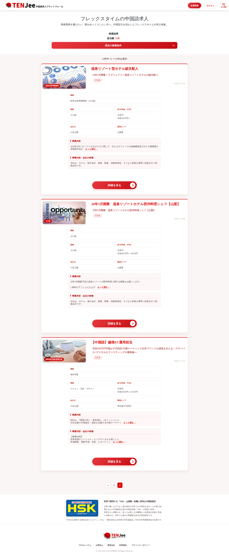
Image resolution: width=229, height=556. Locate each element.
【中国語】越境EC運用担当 (111, 342)
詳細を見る (114, 185)
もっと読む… (90, 149)
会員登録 (195, 6)
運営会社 (112, 545)
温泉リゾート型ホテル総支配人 (114, 68)
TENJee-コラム (86, 545)
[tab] (114, 45)
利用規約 (123, 545)
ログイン (210, 6)
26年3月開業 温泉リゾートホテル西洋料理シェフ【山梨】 (135, 204)
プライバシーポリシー (141, 545)
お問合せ (100, 545)
